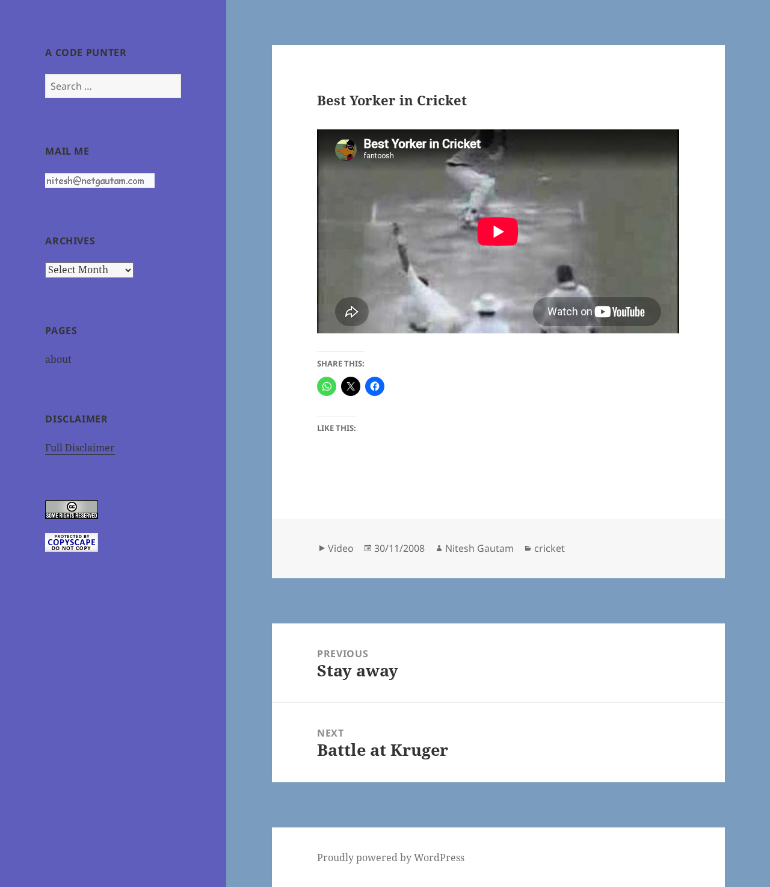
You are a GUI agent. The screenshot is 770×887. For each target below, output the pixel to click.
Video (341, 548)
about (58, 359)
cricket (549, 548)
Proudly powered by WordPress (390, 857)
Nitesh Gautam (479, 548)
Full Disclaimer (80, 447)
